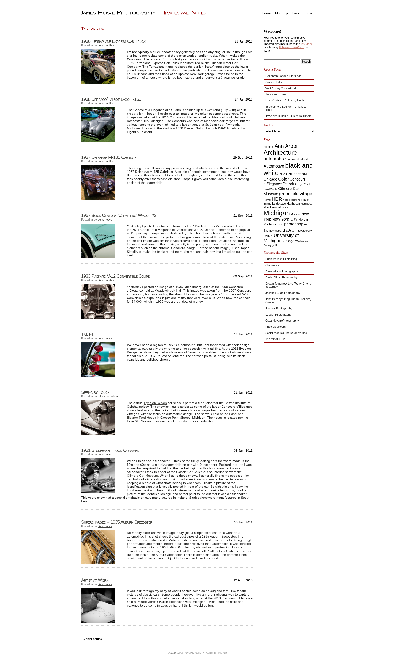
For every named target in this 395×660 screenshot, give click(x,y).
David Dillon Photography (281, 277)
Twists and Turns (275, 94)
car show (300, 174)
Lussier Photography (278, 314)
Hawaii (267, 199)
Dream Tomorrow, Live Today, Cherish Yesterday (288, 285)
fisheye (299, 184)
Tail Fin (87, 334)
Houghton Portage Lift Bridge (283, 76)
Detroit (288, 184)
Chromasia (272, 265)
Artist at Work (94, 580)
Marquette (306, 203)
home (266, 13)
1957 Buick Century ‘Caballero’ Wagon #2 (118, 215)
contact (309, 13)
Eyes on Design (155, 403)
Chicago (270, 179)
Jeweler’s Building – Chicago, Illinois (288, 116)
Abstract (269, 147)
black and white (108, 396)
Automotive (105, 219)
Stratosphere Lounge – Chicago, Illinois (285, 108)
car (289, 173)
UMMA (268, 236)
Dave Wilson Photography (281, 271)
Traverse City (304, 230)
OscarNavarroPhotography (282, 320)
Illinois (305, 199)
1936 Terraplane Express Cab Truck (113, 41)
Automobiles (106, 45)
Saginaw (269, 230)
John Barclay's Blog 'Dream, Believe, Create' (288, 301)
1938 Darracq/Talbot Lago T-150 (111, 99)
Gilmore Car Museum (142, 475)
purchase (292, 13)
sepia (278, 230)
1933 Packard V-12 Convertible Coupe (115, 276)
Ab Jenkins (204, 547)
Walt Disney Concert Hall (280, 88)
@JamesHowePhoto (291, 47)
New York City (284, 219)
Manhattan (293, 203)
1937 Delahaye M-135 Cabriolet (109, 157)
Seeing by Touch (95, 392)
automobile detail (297, 159)
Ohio (280, 224)
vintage (288, 241)
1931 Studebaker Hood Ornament (111, 450)
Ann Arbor (286, 146)
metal (285, 207)
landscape (279, 203)
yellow (276, 245)
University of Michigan (281, 238)
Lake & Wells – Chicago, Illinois (284, 100)
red (306, 224)
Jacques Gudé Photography (282, 293)
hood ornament (291, 199)
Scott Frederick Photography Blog (286, 333)
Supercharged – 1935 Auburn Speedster (116, 521)
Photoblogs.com (275, 326)
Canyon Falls (273, 82)
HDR (277, 199)
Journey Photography (278, 308)
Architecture (280, 152)
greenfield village (295, 193)
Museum (295, 214)
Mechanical (272, 207)
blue (282, 174)
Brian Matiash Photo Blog (281, 259)
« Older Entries (92, 639)
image (267, 203)
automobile (275, 158)
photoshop (293, 224)
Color (283, 179)
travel (289, 229)
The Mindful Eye (275, 339)
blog (278, 13)
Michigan (277, 213)
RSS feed (307, 44)
